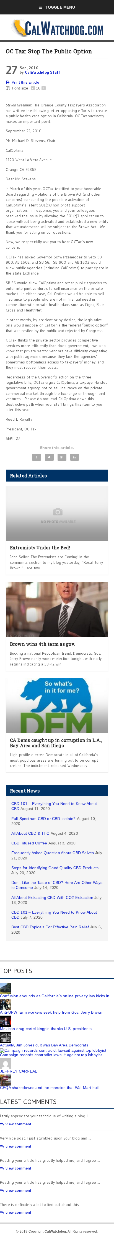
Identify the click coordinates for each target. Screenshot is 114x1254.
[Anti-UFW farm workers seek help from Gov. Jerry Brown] (5, 1001)
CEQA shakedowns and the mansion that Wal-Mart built (50, 1087)
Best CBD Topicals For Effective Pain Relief (50, 927)
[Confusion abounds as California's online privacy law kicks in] (5, 985)
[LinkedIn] (74, 457)
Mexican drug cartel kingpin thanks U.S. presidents (46, 1028)
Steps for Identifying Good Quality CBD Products (55, 868)
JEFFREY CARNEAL (18, 1071)
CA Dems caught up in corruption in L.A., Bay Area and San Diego (56, 742)
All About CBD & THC (30, 833)
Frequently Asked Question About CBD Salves (52, 853)
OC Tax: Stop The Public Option (49, 51)
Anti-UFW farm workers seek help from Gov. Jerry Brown (51, 1012)
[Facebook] (36, 457)
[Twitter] (49, 457)
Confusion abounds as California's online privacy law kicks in (54, 996)
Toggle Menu (60, 7)
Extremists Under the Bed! (40, 547)
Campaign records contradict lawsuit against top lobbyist (51, 1055)
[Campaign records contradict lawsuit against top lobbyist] (53, 1050)
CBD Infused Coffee (29, 843)
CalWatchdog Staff (42, 72)
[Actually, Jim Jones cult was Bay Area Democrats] (5, 1034)
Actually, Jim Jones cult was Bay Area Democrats (44, 1045)
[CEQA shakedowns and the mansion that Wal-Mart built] (5, 1076)
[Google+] (62, 457)
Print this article (26, 82)
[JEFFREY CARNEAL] (5, 1060)
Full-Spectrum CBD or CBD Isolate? (43, 818)
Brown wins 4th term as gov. (42, 644)
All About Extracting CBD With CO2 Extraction (52, 897)
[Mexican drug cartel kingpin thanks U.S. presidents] (5, 1017)
